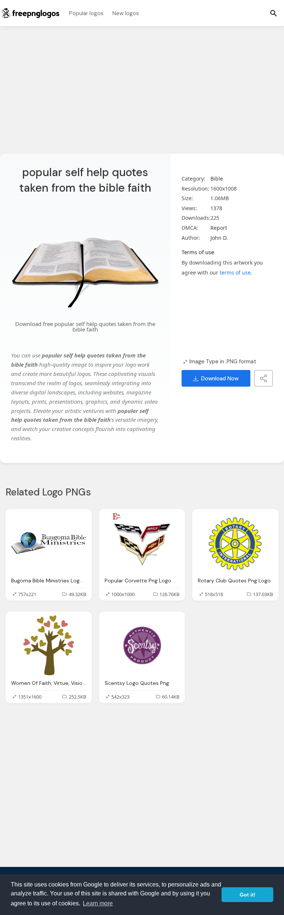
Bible (216, 178)
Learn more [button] (98, 903)
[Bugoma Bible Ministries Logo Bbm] (48, 543)
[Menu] (273, 13)
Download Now (220, 378)
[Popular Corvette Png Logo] (142, 543)
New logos (125, 13)
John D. (219, 237)
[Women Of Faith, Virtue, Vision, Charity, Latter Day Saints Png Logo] (48, 645)
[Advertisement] (142, 94)
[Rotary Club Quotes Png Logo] (235, 543)
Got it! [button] (248, 895)
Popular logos (86, 13)
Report (218, 227)
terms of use (235, 272)
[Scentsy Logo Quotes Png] (142, 645)
